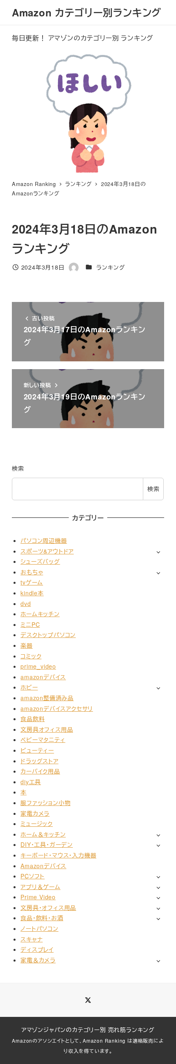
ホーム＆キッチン (42, 834)
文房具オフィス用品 (46, 729)
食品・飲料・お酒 (41, 918)
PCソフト (32, 876)
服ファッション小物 (45, 803)
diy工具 (30, 782)
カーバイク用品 (40, 771)
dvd (25, 603)
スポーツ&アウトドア (47, 551)
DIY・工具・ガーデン (46, 844)
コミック (30, 656)
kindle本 (32, 593)
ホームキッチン (40, 614)
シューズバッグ (40, 561)
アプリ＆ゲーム (40, 887)
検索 (18, 468)
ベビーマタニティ (42, 739)
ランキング (110, 267)
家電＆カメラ (38, 960)
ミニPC (30, 624)
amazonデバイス (43, 677)
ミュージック (36, 823)
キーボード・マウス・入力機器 (58, 855)
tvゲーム (31, 582)
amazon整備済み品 (47, 698)
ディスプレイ (37, 949)
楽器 (26, 645)
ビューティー (37, 750)
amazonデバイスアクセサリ (56, 708)
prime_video (38, 666)
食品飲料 (32, 719)
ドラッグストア (39, 761)
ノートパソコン (39, 928)
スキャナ (31, 939)
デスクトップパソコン (48, 635)
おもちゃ (31, 572)
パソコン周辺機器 (43, 540)
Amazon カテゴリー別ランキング (86, 12)
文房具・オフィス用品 (48, 907)
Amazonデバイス (43, 866)
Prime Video (38, 897)
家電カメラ (35, 813)
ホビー (29, 687)
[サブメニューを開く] (158, 552)
